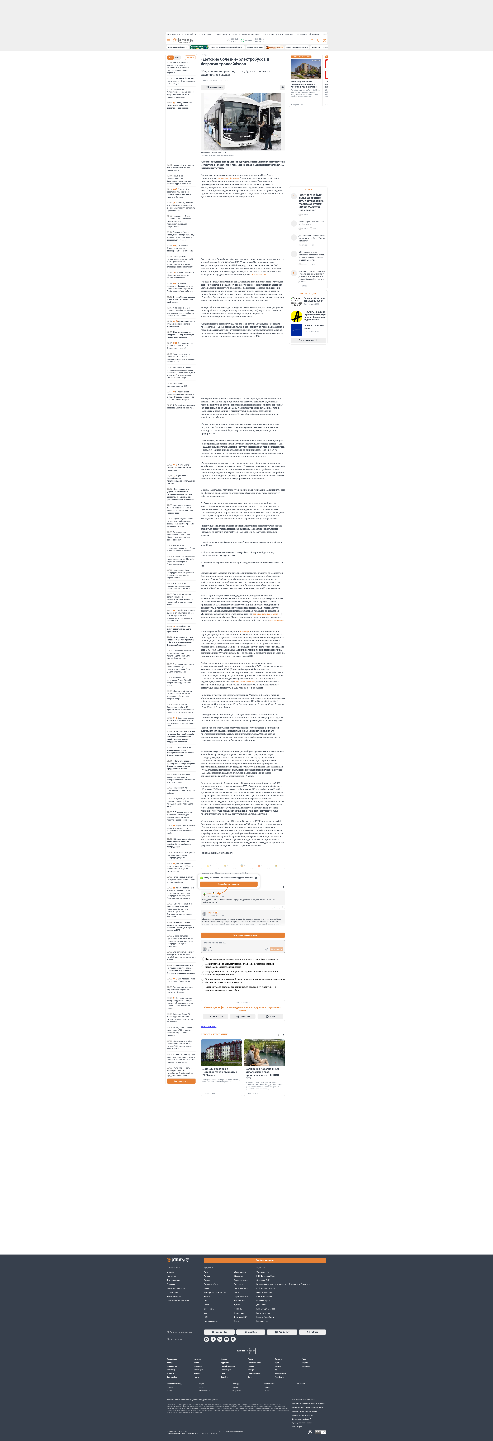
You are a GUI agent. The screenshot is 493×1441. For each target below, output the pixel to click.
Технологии (239, 1301)
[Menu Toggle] (168, 40)
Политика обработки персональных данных (308, 1404)
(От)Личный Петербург (266, 1288)
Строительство (241, 1296)
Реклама (171, 1284)
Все (170, 57)
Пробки (247, 40)
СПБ (177, 57)
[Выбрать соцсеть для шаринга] (282, 87)
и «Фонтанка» (258, 274)
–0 (282, 907)
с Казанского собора (244, 681)
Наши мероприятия (176, 1288)
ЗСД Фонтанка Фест (285, 34)
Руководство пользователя (302, 1423)
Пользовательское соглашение (303, 1400)
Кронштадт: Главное (265, 1309)
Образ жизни (240, 1272)
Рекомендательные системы (302, 1415)
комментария (214, 87)
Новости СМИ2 (208, 1026)
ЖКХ (206, 1317)
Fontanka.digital (263, 1301)
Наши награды (297, 1427)
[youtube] (226, 1339)
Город (206, 1305)
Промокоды (308, 293)
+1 (275, 907)
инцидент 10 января (228, 178)
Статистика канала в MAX (179, 1301)
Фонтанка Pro (262, 1272)
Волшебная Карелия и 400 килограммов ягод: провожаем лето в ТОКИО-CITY (263, 1073)
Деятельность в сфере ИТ (301, 1419)
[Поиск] (312, 40)
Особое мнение (241, 1280)
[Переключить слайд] (326, 69)
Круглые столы (263, 1313)
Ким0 (209, 893)
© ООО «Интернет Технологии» (231, 1431)
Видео (207, 1288)
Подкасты (238, 1284)
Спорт (236, 1292)
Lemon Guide (268, 34)
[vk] (219, 1339)
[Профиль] (324, 40)
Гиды (206, 1301)
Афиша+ (207, 1276)
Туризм (237, 1305)
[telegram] (213, 1339)
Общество (238, 1276)
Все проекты (262, 1321)
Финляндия (239, 1313)
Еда (205, 1313)
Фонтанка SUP (173, 34)
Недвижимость (211, 1321)
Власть (207, 1296)
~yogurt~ (210, 912)
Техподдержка (173, 1280)
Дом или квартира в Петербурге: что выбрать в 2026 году (219, 1072)
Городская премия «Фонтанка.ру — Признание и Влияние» (283, 1284)
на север (244, 631)
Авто (206, 1272)
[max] (206, 1339)
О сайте (170, 1272)
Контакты (171, 1276)
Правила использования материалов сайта (308, 1407)
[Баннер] (199, 47)
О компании (172, 1292)
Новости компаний (214, 1034)
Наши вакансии (174, 1296)
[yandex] (233, 1339)
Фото (236, 1321)
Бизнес (207, 1280)
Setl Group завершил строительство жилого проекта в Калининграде (304, 84)
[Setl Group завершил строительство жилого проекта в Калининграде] (306, 69)
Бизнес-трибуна (211, 1284)
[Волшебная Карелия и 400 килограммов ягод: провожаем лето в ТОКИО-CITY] (264, 1052)
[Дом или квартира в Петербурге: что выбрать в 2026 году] (221, 1052)
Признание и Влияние (249, 34)
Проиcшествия (241, 1288)
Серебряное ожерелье (226, 34)
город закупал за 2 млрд (265, 614)
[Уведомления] (318, 40)
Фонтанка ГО (208, 34)
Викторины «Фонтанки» (215, 1292)
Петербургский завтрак (307, 34)
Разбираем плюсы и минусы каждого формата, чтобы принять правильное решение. (221, 1081)
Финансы (238, 1309)
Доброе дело (210, 1309)
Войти (210, 950)
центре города (276, 620)
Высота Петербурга (265, 1317)
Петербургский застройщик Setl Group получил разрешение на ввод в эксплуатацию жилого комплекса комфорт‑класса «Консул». (305, 93)
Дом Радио (261, 1305)
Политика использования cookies (304, 1411)
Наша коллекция (264, 1292)
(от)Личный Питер (191, 34)
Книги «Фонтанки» (264, 1296)
